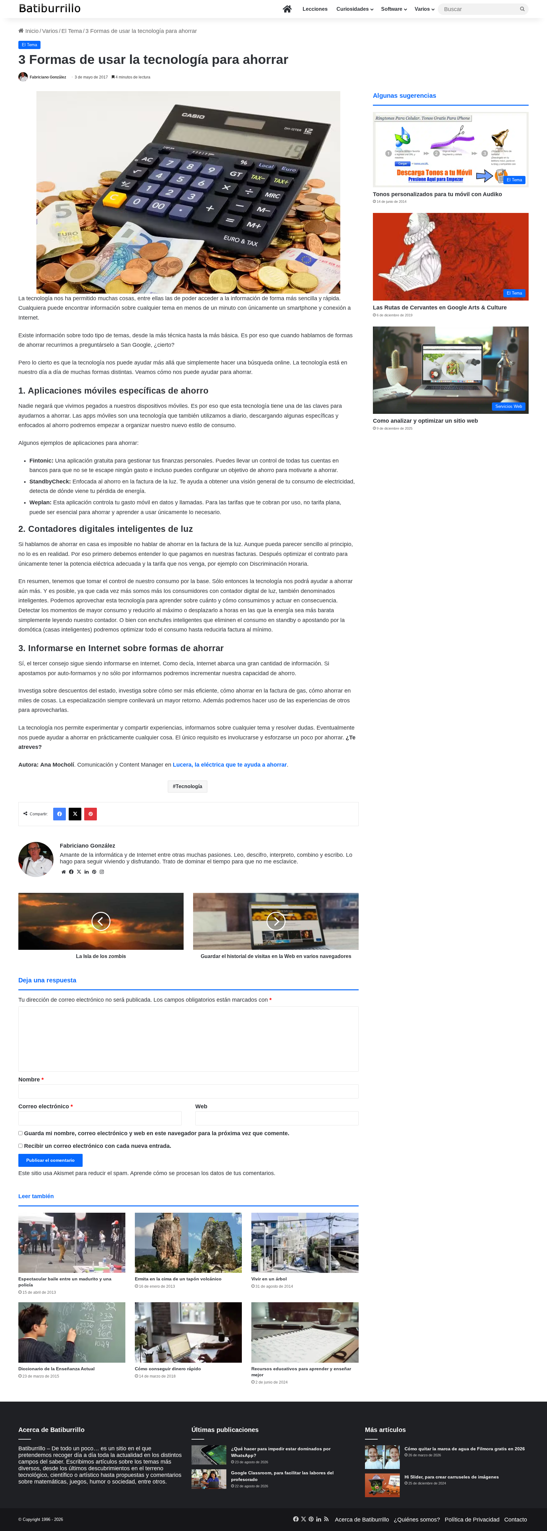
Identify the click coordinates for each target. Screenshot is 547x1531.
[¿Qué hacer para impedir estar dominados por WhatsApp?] (209, 1455)
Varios (422, 9)
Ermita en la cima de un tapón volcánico (178, 1278)
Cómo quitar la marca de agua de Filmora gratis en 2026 (465, 1448)
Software (391, 9)
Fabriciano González (48, 77)
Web (201, 1106)
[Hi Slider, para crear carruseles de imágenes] (382, 1485)
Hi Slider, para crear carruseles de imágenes (452, 1476)
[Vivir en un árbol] (304, 1243)
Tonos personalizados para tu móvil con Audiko (437, 194)
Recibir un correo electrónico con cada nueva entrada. (97, 1146)
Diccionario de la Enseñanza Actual (56, 1368)
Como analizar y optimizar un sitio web (425, 421)
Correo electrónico (45, 1106)
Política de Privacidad (472, 1519)
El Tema (71, 31)
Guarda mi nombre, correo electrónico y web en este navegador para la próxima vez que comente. (156, 1133)
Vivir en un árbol (269, 1278)
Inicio (31, 31)
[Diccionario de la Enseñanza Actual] (71, 1332)
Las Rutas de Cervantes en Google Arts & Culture (440, 307)
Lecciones (315, 9)
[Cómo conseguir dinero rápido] (188, 1332)
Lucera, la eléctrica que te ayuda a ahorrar (230, 765)
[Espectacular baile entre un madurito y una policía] (71, 1243)
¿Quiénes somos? (417, 1519)
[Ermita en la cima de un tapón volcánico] (188, 1243)
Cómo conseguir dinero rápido (168, 1368)
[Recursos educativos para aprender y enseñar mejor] (304, 1332)
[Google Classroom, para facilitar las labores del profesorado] (209, 1479)
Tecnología (189, 786)
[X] (79, 872)
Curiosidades (352, 9)
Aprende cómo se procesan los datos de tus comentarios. (202, 1173)
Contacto (515, 1519)
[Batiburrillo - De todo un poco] (50, 9)
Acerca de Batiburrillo (362, 1519)
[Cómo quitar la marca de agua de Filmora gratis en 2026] (382, 1457)
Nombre (31, 1079)
